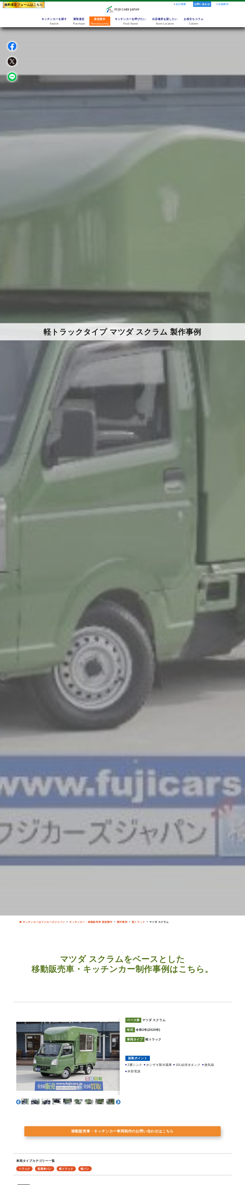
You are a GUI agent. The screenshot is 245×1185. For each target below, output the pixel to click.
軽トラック (66, 1168)
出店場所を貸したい (165, 21)
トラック (24, 1168)
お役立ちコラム (194, 21)
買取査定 (79, 21)
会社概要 (181, 4)
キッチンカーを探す (54, 21)
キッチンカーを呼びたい (130, 21)
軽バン (85, 1168)
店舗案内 (223, 4)
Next (117, 1101)
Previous (18, 1101)
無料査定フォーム (23, 4)
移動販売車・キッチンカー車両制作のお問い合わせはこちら (122, 1131)
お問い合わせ (202, 4)
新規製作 (100, 21)
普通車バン (45, 1168)
